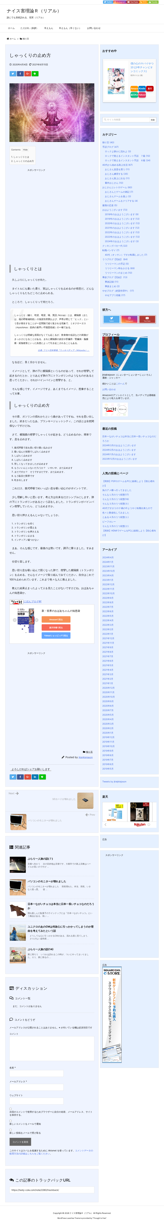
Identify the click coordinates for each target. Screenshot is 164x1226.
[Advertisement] (33, 193)
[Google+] (27, 73)
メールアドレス (18, 1081)
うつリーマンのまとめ (118, 272)
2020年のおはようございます (122, 223)
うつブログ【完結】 (115, 259)
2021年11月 (108, 642)
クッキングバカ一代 (114, 245)
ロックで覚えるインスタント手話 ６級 (127, 160)
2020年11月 (108, 692)
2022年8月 (108, 602)
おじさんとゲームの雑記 (119, 191)
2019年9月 (108, 750)
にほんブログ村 (32, 601)
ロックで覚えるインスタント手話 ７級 (127, 155)
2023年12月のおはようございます (119, 458)
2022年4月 (108, 620)
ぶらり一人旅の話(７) (40, 858)
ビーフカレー (109, 521)
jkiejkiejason (86, 757)
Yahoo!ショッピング (142, 95)
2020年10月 (108, 696)
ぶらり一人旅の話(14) (40, 949)
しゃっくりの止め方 (22, 161)
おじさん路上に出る (117, 178)
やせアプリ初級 (115, 295)
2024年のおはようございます (122, 241)
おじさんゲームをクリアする (121, 200)
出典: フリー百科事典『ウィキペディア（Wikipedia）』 (64, 350)
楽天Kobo (134, 95)
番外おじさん (114, 182)
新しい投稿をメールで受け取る (25, 1132)
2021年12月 (108, 638)
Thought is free (99, 1218)
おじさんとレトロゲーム (117, 187)
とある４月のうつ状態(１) (115, 517)
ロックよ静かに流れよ (118, 151)
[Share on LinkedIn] (35, 776)
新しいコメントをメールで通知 (25, 1123)
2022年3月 (108, 624)
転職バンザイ (110, 250)
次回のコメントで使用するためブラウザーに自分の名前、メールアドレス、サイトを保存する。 (50, 1113)
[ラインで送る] (35, 73)
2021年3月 (107, 674)
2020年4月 (108, 719)
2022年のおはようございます (122, 232)
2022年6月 (108, 611)
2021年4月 (107, 669)
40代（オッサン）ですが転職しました (126, 254)
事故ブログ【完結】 (114, 277)
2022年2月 (107, 629)
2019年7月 (107, 759)
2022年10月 (108, 593)
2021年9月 (107, 647)
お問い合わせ (109, 389)
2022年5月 (108, 615)
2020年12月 (108, 687)
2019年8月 (108, 755)
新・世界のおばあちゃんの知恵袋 (61, 610)
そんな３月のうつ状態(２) (115, 526)
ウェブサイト (16, 1095)
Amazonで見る (56, 619)
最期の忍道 (109, 205)
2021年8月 (107, 651)
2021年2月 (107, 678)
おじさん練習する (116, 173)
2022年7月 (107, 606)
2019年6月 (108, 764)
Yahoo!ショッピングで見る (56, 635)
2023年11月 (108, 566)
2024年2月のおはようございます (119, 449)
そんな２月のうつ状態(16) (115, 499)
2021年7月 (107, 656)
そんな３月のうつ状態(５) (115, 503)
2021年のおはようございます (122, 227)
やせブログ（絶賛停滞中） (118, 290)
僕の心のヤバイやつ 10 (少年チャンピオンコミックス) (142, 67)
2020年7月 (108, 710)
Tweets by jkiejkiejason (114, 781)
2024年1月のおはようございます (119, 454)
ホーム (13, 38)
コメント (13, 1033)
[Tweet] (13, 73)
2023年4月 (108, 575)
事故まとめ (112, 286)
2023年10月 (108, 570)
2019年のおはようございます (122, 218)
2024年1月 (107, 561)
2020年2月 (108, 728)
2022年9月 (108, 597)
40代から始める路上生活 (117, 164)
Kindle (142, 88)
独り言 (26, 38)
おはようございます (114, 209)
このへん (120, 383)
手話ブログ (110, 146)
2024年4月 (108, 557)
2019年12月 (108, 737)
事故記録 (111, 281)
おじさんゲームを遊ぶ (118, 196)
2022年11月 (108, 588)
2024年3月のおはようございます (119, 445)
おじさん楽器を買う (117, 169)
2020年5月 (108, 714)
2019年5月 (108, 768)
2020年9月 (108, 701)
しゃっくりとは (20, 156)
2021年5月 (107, 665)
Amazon (134, 88)
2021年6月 (107, 660)
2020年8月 (108, 705)
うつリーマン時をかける (120, 268)
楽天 (150, 88)
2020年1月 (107, 732)
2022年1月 (107, 633)
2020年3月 (108, 723)
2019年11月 (108, 741)
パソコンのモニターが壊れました (47, 881)
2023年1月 (107, 579)
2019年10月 (108, 746)
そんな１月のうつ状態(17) (115, 494)
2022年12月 (108, 584)
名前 (12, 1067)
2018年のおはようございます (122, 214)
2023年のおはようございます (122, 236)
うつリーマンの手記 (117, 263)
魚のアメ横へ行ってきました (116, 490)
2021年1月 (107, 683)
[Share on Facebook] (20, 73)
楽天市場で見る (56, 627)
